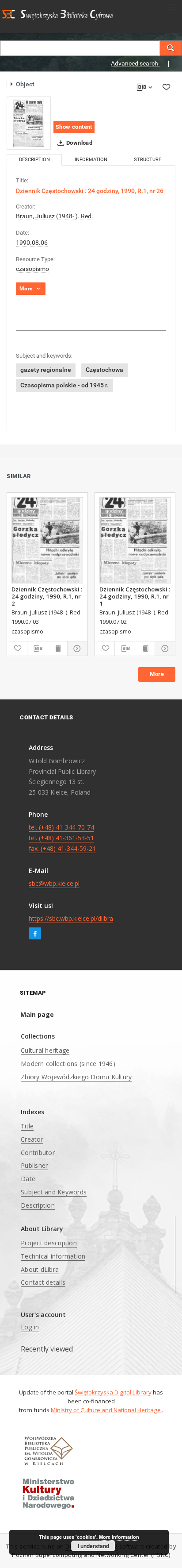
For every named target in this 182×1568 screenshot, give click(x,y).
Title (27, 1126)
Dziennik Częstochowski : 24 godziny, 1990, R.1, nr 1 (134, 596)
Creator (32, 1139)
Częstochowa (104, 369)
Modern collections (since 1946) (68, 1063)
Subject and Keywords (54, 1192)
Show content (74, 127)
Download (79, 142)
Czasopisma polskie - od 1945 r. (64, 385)
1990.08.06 (32, 242)
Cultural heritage (45, 1050)
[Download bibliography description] (37, 648)
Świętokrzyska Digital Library (113, 1392)
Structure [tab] (147, 159)
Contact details (43, 1282)
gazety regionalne (45, 369)
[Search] (171, 48)
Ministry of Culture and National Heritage (106, 1410)
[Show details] (76, 648)
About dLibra (40, 1269)
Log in (30, 1327)
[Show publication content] (57, 648)
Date (28, 1178)
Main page (37, 1014)
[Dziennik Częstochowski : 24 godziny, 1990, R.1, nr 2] (47, 540)
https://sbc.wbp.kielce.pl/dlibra (71, 918)
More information (119, 1536)
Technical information (53, 1256)
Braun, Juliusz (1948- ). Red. (54, 216)
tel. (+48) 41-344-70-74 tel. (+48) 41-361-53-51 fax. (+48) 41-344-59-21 (62, 838)
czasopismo (32, 268)
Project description (49, 1243)
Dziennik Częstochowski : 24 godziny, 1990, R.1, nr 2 (46, 596)
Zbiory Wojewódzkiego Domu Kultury (76, 1077)
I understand (93, 1546)
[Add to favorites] (166, 87)
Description (38, 1205)
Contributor (38, 1152)
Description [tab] (34, 159)
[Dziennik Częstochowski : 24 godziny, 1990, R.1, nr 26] (28, 123)
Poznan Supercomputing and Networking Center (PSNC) (91, 1555)
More (157, 674)
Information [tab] (91, 159)
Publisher (34, 1165)
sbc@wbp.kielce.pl (54, 883)
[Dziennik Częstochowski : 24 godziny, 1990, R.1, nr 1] (135, 540)
